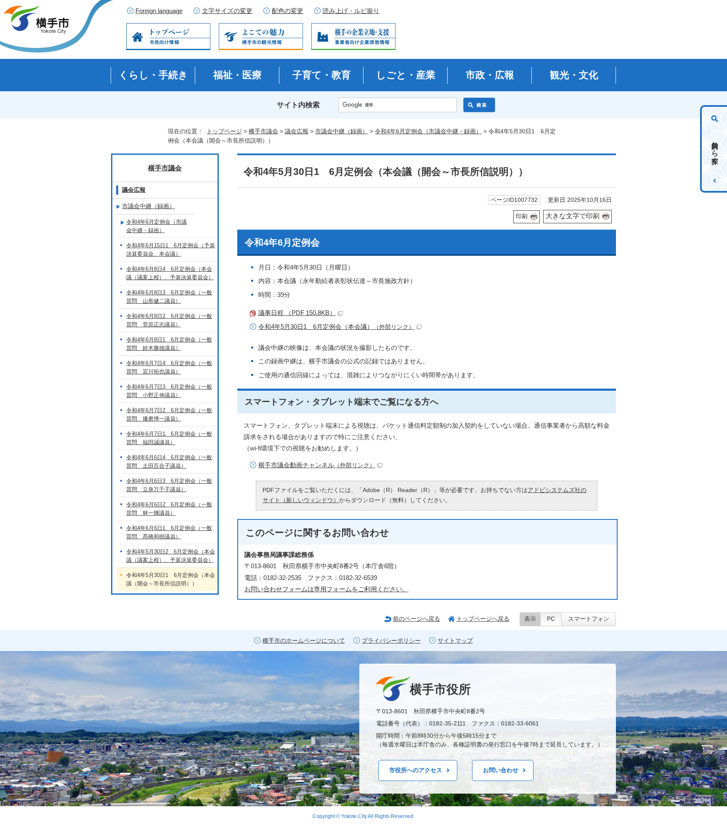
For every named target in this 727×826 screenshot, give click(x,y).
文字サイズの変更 (227, 11)
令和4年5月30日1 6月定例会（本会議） (336, 326)
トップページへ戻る (482, 618)
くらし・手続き (153, 74)
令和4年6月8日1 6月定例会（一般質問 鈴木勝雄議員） (169, 343)
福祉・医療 (237, 74)
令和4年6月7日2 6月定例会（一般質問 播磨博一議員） (169, 414)
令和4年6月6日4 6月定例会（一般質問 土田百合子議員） (169, 461)
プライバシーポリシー (391, 641)
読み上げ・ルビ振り (351, 11)
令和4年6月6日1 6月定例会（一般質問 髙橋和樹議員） (169, 532)
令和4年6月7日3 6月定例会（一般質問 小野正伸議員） (169, 391)
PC (551, 619)
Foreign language (159, 11)
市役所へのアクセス (415, 770)
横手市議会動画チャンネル (316, 465)
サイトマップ (455, 641)
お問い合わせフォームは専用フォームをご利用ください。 (326, 589)
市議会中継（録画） (341, 131)
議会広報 (296, 131)
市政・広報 (490, 74)
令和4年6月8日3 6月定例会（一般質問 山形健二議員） (169, 296)
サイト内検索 (298, 105)
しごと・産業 (405, 74)
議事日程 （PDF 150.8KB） (297, 312)
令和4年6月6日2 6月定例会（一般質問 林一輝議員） (169, 508)
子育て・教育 (321, 74)
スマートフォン (588, 619)
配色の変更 (287, 11)
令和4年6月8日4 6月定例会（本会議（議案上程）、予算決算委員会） (170, 273)
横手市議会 (263, 131)
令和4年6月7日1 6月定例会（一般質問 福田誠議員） (169, 438)
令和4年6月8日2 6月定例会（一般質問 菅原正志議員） (169, 320)
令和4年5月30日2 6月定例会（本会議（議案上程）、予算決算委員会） (170, 555)
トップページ (224, 131)
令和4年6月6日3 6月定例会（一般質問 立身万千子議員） (169, 485)
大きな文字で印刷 (573, 216)
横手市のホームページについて (304, 641)
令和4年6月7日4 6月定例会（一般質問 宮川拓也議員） (169, 367)
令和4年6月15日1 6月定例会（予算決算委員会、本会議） (170, 249)
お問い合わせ (500, 770)
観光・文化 (574, 74)
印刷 (522, 216)
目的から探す (715, 149)
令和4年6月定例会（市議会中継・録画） (428, 131)
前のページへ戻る (416, 618)
